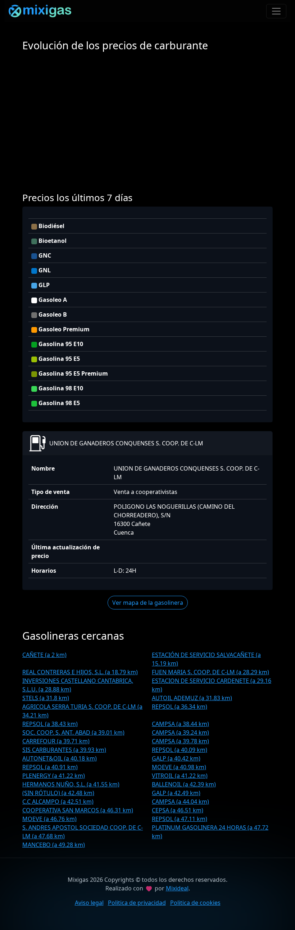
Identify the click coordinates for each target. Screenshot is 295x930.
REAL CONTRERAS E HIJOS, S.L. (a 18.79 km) (80, 672)
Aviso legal (89, 903)
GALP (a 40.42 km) (176, 758)
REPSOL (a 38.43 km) (50, 724)
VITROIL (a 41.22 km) (180, 776)
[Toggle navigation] (276, 11)
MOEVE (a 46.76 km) (49, 819)
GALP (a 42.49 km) (176, 793)
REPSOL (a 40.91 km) (50, 767)
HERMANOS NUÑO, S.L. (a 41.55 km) (70, 784)
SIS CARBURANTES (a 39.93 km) (64, 750)
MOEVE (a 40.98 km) (179, 767)
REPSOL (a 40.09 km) (179, 750)
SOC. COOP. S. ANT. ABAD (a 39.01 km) (73, 732)
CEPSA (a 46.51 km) (177, 810)
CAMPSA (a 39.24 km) (180, 732)
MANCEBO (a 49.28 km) (53, 845)
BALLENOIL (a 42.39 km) (184, 784)
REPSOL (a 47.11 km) (179, 819)
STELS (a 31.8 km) (45, 698)
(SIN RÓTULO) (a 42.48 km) (58, 793)
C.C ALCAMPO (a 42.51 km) (58, 802)
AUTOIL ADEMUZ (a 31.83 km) (192, 698)
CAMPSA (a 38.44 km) (180, 724)
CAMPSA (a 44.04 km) (180, 802)
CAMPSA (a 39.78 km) (180, 741)
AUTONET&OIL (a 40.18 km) (59, 758)
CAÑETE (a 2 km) (44, 655)
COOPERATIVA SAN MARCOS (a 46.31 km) (77, 810)
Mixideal (177, 888)
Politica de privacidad (137, 903)
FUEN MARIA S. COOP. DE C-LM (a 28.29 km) (210, 672)
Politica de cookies (195, 903)
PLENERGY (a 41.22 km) (53, 776)
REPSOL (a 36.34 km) (179, 707)
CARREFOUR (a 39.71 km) (56, 741)
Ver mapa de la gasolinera (147, 603)
